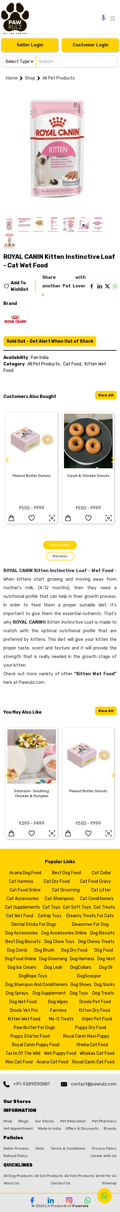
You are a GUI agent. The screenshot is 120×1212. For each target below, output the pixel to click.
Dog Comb (17, 950)
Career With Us (103, 1156)
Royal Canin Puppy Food (35, 1044)
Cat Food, (72, 364)
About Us (11, 1183)
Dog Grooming (53, 958)
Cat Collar (101, 872)
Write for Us (106, 1176)
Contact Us (60, 1183)
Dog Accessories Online (64, 933)
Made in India (49, 1128)
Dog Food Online (20, 958)
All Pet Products (58, 78)
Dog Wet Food (23, 1001)
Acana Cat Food (52, 1062)
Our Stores (44, 1121)
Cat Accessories (22, 898)
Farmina (58, 1010)
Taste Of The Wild (23, 1053)
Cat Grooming (66, 890)
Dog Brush (44, 950)
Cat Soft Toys (77, 907)
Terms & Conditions (68, 1148)
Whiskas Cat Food (97, 1053)
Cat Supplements (22, 907)
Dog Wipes (58, 1001)
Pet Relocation (73, 1121)
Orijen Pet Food (97, 1019)
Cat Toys (51, 907)
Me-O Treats (61, 1019)
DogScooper (89, 976)
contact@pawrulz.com (94, 1084)
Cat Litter (101, 890)
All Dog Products (18, 1176)
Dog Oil (105, 967)
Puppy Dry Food (90, 1027)
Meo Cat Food (19, 1062)
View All (106, 395)
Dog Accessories (21, 933)
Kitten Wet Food (95, 673)
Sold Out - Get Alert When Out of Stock (49, 341)
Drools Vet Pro (24, 1010)
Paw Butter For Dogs (34, 1027)
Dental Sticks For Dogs (33, 924)
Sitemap (109, 1183)
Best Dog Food (66, 872)
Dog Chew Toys (59, 941)
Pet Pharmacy (104, 1121)
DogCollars (80, 967)
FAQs (39, 1148)
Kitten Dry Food (94, 1010)
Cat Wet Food (19, 915)
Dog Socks (104, 984)
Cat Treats (104, 907)
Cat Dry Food (57, 881)
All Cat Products (48, 1176)
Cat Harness (21, 881)
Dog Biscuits (102, 933)
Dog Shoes (80, 984)
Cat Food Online (25, 890)
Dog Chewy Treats (96, 941)
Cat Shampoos (59, 898)
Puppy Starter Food (30, 1036)
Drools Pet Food (95, 1001)
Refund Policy (15, 1156)
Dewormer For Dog (90, 924)
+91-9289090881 (31, 1084)
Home (12, 78)
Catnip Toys (50, 915)
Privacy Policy (104, 1148)
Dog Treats (103, 993)
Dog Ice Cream (22, 967)
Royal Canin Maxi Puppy (86, 1036)
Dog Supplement (49, 993)
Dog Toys (79, 993)
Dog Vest (106, 958)
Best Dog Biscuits (23, 941)
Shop (30, 78)
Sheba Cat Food (92, 1044)
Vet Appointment (18, 1128)
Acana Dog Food (25, 872)
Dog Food (103, 950)
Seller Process (16, 1148)
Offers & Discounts (82, 1128)
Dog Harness (82, 958)
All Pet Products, (44, 364)
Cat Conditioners (97, 898)
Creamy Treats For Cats (90, 915)
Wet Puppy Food (60, 1053)
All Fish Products (79, 1176)
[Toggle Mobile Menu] (112, 19)
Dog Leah (53, 967)
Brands (110, 1128)
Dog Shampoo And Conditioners (36, 984)
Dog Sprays (17, 993)
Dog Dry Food (74, 950)
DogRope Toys (33, 976)
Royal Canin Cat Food (93, 1062)
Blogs (23, 1121)
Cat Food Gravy (95, 881)
